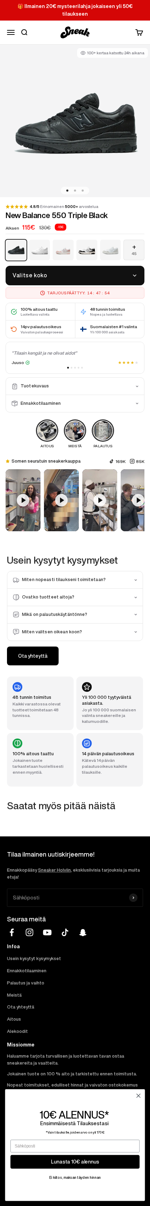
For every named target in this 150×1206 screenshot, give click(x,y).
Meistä (14, 995)
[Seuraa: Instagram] (29, 932)
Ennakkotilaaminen (26, 970)
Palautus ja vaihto (25, 983)
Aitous (14, 1019)
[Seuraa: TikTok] (65, 932)
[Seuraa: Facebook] (11, 932)
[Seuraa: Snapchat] (83, 932)
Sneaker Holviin (54, 870)
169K (120, 461)
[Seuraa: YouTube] (47, 932)
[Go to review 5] (82, 367)
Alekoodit (17, 1031)
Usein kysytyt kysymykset (34, 958)
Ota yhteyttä (32, 656)
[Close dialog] (138, 1095)
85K (140, 461)
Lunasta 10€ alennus (75, 1161)
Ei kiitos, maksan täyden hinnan (74, 1177)
